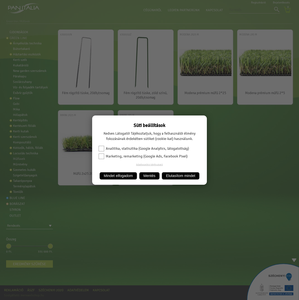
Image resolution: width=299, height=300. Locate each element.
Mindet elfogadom (118, 176)
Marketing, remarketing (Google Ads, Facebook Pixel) (147, 156)
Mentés (149, 176)
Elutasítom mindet (180, 176)
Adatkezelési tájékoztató (149, 164)
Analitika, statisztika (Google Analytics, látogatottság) (147, 148)
